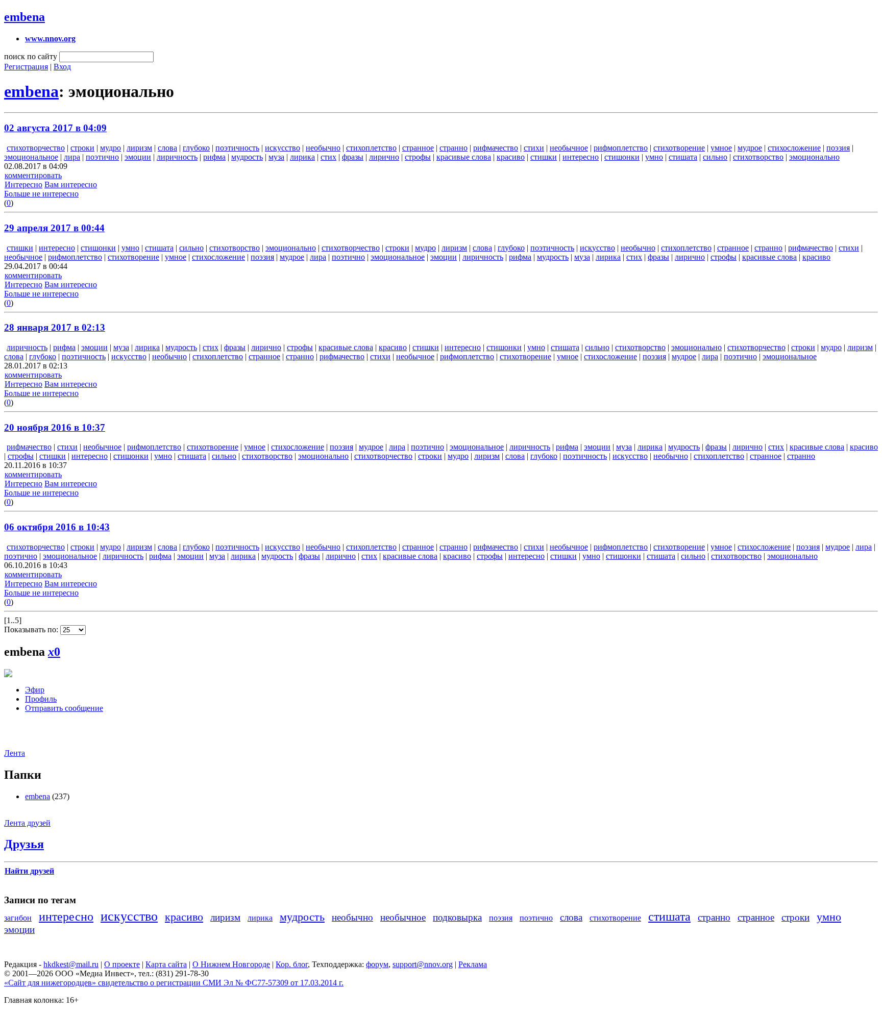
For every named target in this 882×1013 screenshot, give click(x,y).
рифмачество (495, 147)
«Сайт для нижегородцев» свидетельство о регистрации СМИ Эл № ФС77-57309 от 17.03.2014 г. (174, 982)
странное (418, 147)
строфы (418, 157)
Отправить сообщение (64, 708)
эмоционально (814, 157)
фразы (352, 157)
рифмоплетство (621, 147)
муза (276, 157)
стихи (534, 147)
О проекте (122, 964)
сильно (715, 157)
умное (721, 147)
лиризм (139, 147)
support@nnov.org (423, 964)
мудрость (247, 157)
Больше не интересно (41, 193)
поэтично (102, 157)
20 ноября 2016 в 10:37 (54, 427)
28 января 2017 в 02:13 (54, 327)
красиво (511, 157)
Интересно (23, 184)
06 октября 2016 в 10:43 (57, 527)
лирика (302, 157)
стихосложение (794, 147)
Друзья (24, 844)
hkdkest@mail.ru (71, 964)
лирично (384, 157)
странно (453, 147)
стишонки (622, 157)
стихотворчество (36, 147)
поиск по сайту (30, 56)
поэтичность (237, 147)
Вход (62, 66)
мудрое (750, 147)
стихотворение (679, 147)
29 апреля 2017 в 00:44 (54, 228)
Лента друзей (27, 823)
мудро (110, 147)
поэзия (838, 147)
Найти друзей (29, 871)
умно (654, 157)
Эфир (34, 689)
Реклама (472, 964)
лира (72, 157)
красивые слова (463, 157)
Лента (14, 753)
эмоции (138, 157)
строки (82, 147)
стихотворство (758, 157)
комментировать (33, 175)
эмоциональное (31, 157)
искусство (282, 147)
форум (377, 964)
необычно (323, 147)
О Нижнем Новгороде (231, 964)
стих (328, 157)
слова (167, 147)
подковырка (457, 917)
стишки (543, 157)
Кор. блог (292, 964)
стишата (683, 157)
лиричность (177, 157)
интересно (580, 157)
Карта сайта (166, 964)
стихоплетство (371, 147)
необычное (569, 147)
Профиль (41, 699)
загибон (18, 917)
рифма (214, 157)
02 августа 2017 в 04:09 (55, 127)
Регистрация (26, 66)
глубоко (196, 147)
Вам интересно (70, 184)
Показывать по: (32, 629)
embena (24, 16)
